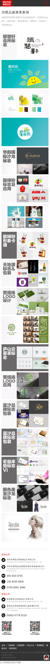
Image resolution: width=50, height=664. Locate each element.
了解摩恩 (11, 645)
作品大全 (30, 645)
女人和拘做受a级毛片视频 (10, 662)
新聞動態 (40, 645)
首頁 (3, 645)
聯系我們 (13, 648)
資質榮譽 (20, 645)
